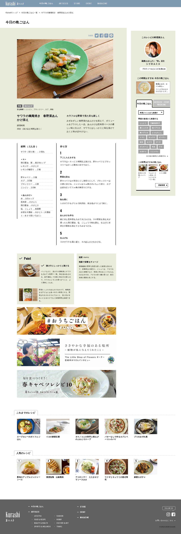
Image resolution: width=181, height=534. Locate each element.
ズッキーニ (144, 147)
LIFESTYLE (38, 516)
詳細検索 (161, 185)
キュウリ (152, 137)
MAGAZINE (102, 3)
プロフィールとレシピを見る (153, 69)
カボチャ (143, 151)
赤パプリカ (156, 128)
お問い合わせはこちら (164, 520)
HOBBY (59, 519)
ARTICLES (63, 3)
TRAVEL (59, 526)
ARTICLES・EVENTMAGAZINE (161, 103)
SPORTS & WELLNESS (42, 526)
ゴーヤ (158, 142)
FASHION (60, 516)
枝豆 (141, 142)
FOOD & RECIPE (40, 519)
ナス (160, 147)
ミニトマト (154, 151)
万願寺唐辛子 (155, 123)
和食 (19, 106)
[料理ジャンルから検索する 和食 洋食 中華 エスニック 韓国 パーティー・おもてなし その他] (151, 112)
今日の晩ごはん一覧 (29, 13)
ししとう (143, 123)
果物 (51, 109)
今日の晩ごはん (46, 3)
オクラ (149, 142)
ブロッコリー (39, 109)
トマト (142, 137)
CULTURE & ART (63, 523)
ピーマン (162, 137)
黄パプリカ (144, 132)
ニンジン (28, 109)
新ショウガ (144, 128)
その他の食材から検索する (156, 156)
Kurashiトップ (12, 13)
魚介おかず (28, 106)
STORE (77, 3)
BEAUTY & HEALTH (41, 523)
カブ (47, 109)
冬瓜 (153, 147)
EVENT (89, 3)
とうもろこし (157, 132)
